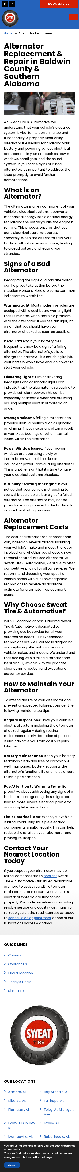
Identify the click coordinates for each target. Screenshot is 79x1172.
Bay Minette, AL (56, 1092)
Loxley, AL (51, 1123)
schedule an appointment (29, 918)
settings (46, 1157)
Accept (12, 1165)
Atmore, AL (17, 1092)
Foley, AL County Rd (21, 1125)
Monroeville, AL (20, 1136)
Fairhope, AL (54, 1101)
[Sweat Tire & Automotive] (10, 12)
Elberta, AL (17, 1101)
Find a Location (20, 973)
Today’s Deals (19, 982)
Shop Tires (16, 991)
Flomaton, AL (18, 1109)
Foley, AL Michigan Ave (59, 1112)
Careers (15, 955)
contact (50, 876)
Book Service (58, 3)
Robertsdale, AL (57, 1136)
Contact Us (17, 964)
